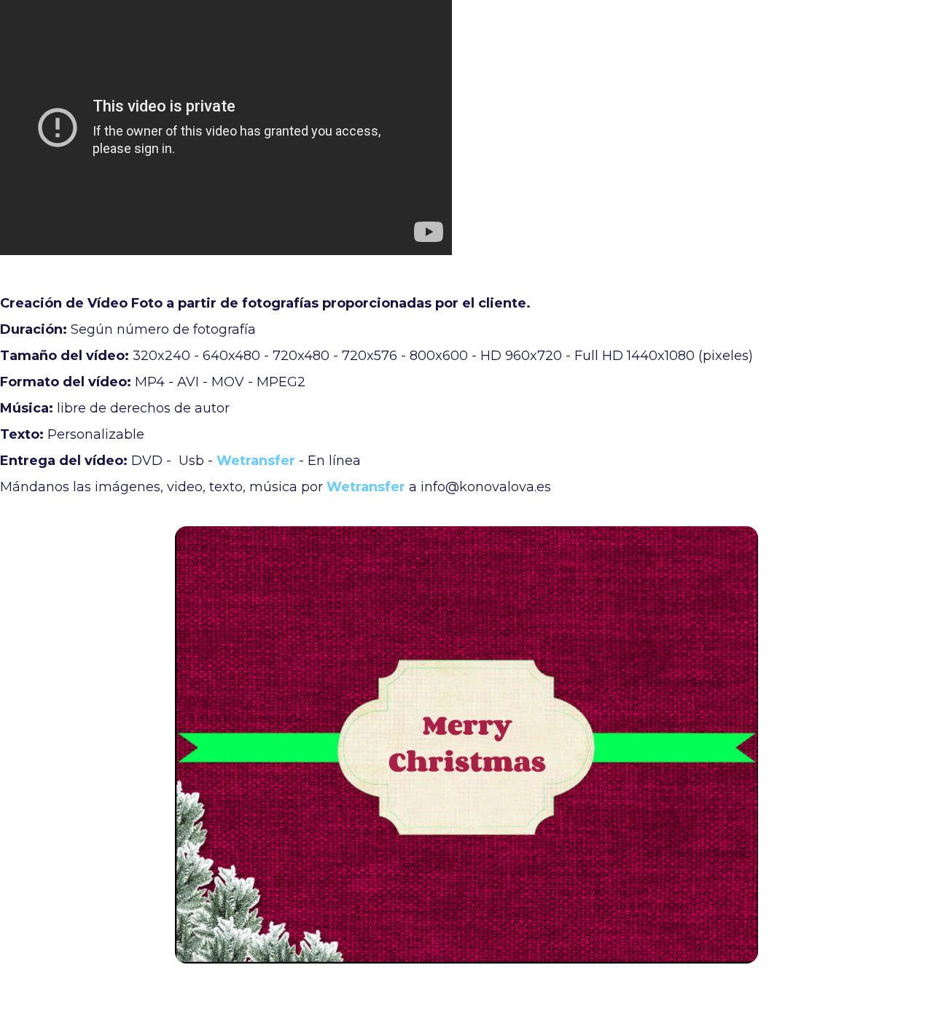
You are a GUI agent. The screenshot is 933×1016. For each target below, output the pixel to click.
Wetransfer (255, 461)
